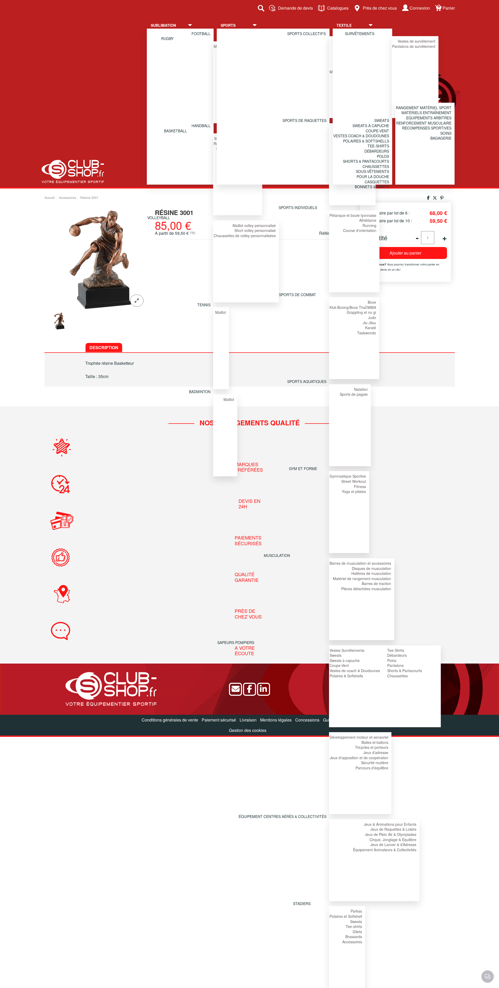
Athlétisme (367, 220)
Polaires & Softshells (346, 675)
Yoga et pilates (354, 491)
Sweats (336, 655)
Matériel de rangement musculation (362, 578)
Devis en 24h (250, 503)
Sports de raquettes (304, 120)
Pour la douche (373, 176)
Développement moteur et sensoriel (359, 737)
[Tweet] (435, 198)
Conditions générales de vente (170, 720)
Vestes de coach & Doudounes (355, 670)
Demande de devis (295, 8)
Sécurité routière (374, 762)
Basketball (175, 130)
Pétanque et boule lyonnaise (353, 215)
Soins (445, 133)
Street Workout (353, 481)
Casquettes (377, 181)
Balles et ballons (375, 742)
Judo (372, 317)
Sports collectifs (306, 33)
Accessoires (352, 941)
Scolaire (276, 729)
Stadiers (302, 903)
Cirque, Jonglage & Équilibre (393, 839)
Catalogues (338, 8)
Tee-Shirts (395, 650)
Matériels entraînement (426, 112)
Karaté (370, 327)
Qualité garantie (247, 577)
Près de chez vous (380, 8)
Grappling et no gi (361, 312)
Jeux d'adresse (375, 752)
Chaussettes (397, 675)
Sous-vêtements (372, 171)
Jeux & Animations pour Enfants (390, 824)
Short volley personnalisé (255, 230)
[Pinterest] (441, 198)
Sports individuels (298, 207)
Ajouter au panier (405, 253)
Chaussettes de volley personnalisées (245, 235)
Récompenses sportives (426, 128)
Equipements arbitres (428, 117)
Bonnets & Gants (372, 186)
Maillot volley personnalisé (254, 225)
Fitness (360, 486)
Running (369, 225)
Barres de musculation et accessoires (360, 563)
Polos (391, 660)
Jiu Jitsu (369, 322)
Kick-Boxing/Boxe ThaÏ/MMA (353, 307)
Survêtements (359, 33)
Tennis (204, 304)
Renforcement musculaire (423, 123)
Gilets (357, 931)
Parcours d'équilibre (372, 767)
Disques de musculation (371, 568)
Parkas (356, 911)
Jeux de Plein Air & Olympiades (390, 834)
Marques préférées (249, 467)
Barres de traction (376, 583)
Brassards (353, 936)
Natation (361, 389)
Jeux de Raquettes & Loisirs (393, 829)
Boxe (372, 302)
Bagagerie (440, 138)
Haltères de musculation (371, 573)
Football (201, 33)
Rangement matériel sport (423, 107)
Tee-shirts (354, 926)
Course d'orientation (359, 230)
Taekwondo (366, 332)
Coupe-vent (377, 130)
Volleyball (158, 217)
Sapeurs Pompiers (235, 642)
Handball (201, 125)
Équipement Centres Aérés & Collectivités (282, 816)
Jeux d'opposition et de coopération (359, 757)
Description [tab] (103, 347)
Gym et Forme (303, 468)
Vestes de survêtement (416, 41)
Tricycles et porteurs (371, 747)
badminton (200, 391)
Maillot (220, 312)
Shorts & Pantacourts (404, 670)
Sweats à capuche (345, 660)
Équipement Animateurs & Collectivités (384, 849)
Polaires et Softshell (346, 916)
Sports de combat (297, 294)
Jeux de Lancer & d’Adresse (393, 844)
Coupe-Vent (339, 665)
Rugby (167, 38)
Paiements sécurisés (249, 540)
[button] (175, 25)
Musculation (277, 555)
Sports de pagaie (354, 394)
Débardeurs (397, 655)
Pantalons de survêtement (413, 46)
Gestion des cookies (247, 730)
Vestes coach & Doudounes (361, 135)
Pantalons (395, 665)
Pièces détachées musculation (366, 588)
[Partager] (428, 198)
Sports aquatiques (306, 381)
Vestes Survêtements (347, 650)
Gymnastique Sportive (348, 476)
